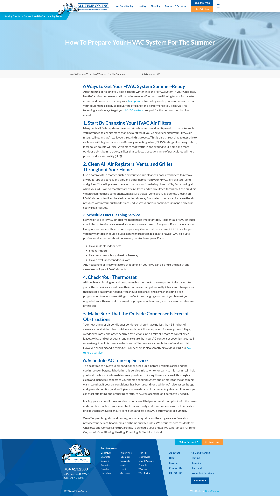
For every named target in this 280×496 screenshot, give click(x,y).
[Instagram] (180, 473)
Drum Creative (212, 491)
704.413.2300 (76, 469)
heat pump (134, 101)
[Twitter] (175, 473)
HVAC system (134, 110)
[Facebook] (170, 473)
